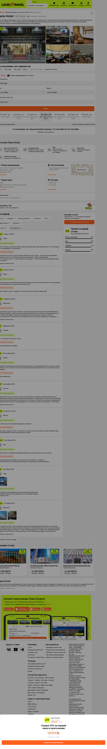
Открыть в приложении (53, 742)
